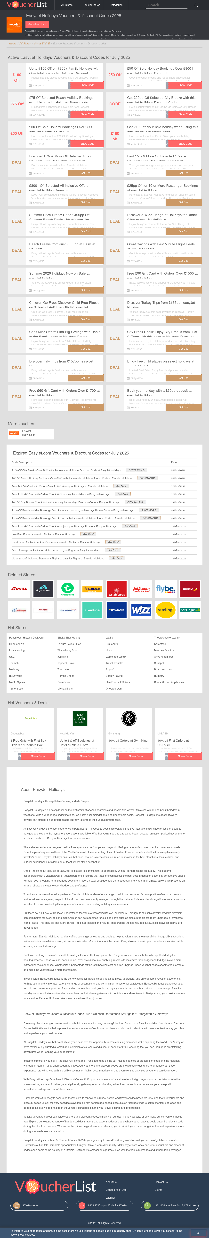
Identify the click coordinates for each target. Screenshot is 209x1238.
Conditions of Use (116, 1190)
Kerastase (160, 644)
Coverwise (63, 682)
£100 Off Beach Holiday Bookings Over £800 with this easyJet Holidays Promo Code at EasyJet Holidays (73, 510)
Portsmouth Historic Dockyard (26, 637)
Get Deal (121, 486)
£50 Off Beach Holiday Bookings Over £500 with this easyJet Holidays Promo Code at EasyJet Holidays (72, 478)
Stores (158, 1190)
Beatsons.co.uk (163, 669)
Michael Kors (65, 688)
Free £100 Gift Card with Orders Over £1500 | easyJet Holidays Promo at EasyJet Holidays (64, 526)
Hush (109, 650)
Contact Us (161, 1182)
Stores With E (42, 43)
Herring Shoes (65, 676)
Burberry (159, 676)
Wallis (109, 637)
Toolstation (63, 669)
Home (12, 43)
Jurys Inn (62, 656)
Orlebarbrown (114, 688)
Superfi (110, 669)
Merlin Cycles (17, 682)
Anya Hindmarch (164, 656)
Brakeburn (112, 644)
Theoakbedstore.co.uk (167, 637)
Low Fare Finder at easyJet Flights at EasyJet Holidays (43, 534)
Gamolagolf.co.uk (116, 656)
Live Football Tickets (118, 682)
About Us (111, 1182)
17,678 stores (30, 1205)
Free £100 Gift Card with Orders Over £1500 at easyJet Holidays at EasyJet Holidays (61, 494)
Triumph (14, 663)
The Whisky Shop (67, 650)
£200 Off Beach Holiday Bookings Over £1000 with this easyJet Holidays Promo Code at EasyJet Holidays (73, 518)
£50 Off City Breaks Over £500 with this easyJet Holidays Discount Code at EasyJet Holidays (65, 502)
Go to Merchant (37, 24)
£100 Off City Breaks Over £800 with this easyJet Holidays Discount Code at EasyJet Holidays (66, 470)
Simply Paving (114, 676)
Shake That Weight (68, 637)
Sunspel (159, 663)
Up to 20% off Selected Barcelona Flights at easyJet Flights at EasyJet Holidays (58, 558)
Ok (198, 1233)
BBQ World (15, 676)
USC (12, 656)
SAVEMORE (147, 478)
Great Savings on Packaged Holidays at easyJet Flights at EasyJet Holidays (56, 550)
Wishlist (110, 1197)
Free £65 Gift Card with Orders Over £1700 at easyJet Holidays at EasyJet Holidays (60, 486)
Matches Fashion (164, 650)
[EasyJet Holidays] (14, 25)
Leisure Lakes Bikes (69, 644)
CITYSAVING (137, 470)
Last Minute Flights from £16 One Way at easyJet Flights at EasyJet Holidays (56, 542)
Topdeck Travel (66, 663)
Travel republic (114, 663)
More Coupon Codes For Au (171, 1197)
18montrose (16, 688)
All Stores (66, 5)
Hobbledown (16, 644)
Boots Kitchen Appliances (169, 682)
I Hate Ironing (17, 650)
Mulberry (14, 669)
